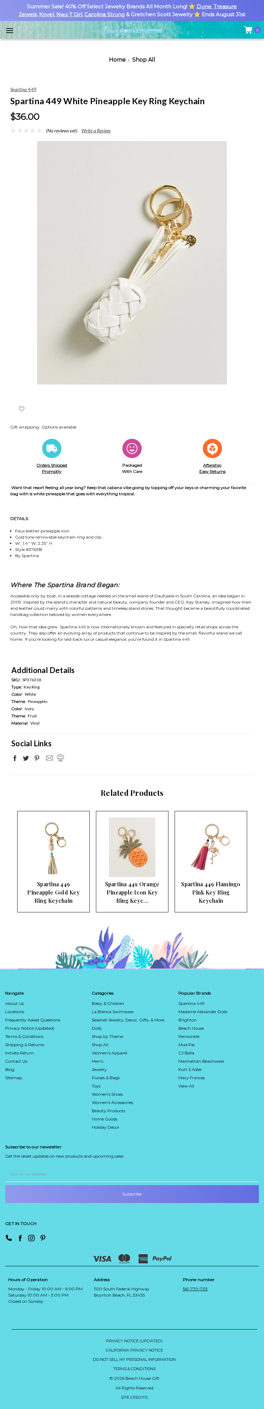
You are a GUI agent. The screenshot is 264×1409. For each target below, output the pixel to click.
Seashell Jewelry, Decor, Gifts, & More (128, 1019)
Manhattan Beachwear (201, 1061)
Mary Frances (191, 1077)
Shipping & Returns (24, 1044)
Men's (97, 1061)
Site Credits (134, 1397)
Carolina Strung (105, 14)
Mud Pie (186, 1044)
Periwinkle (188, 1036)
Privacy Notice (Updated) (29, 1028)
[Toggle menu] (9, 30)
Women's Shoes (107, 1094)
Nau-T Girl (69, 14)
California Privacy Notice (134, 1350)
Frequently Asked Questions (32, 1019)
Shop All (100, 1044)
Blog (9, 1069)
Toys (96, 1085)
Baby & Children (108, 1003)
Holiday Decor (105, 1127)
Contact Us (16, 1061)
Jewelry (99, 1069)
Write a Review (96, 130)
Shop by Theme (107, 1036)
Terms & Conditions (24, 1036)
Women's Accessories (112, 1102)
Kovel (46, 14)
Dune (204, 6)
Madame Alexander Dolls (202, 1011)
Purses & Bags (106, 1077)
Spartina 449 (191, 1003)
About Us (14, 1003)
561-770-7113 (195, 1288)
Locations (14, 1011)
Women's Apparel (109, 1052)
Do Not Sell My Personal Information (134, 1359)
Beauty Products (108, 1110)
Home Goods (104, 1118)
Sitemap (13, 1077)
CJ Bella (186, 1052)
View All (186, 1085)
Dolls (96, 1028)
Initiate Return (19, 1052)
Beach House (191, 1028)
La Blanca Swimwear (113, 1011)
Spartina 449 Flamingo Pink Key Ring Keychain (210, 892)
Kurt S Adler (190, 1069)
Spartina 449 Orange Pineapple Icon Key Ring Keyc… (132, 892)
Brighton (187, 1019)
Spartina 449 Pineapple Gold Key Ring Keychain (53, 892)
